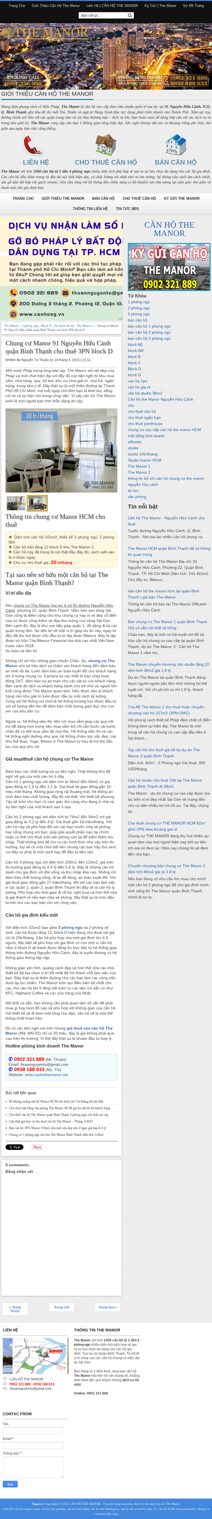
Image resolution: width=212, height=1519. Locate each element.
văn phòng (137, 496)
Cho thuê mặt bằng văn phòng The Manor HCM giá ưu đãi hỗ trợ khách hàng (59, 1108)
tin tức (133, 490)
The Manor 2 (85, 325)
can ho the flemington (105, 1508)
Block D (46, 325)
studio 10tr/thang (142, 454)
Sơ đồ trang (193, 6)
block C (134, 363)
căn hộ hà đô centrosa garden (177, 1508)
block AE (135, 344)
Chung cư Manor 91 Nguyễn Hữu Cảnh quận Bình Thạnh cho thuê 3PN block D (59, 347)
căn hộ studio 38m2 (145, 393)
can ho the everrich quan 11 (139, 1508)
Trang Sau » (108, 1307)
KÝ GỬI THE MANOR (182, 198)
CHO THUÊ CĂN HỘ (106, 162)
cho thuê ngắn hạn (144, 417)
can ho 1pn (137, 381)
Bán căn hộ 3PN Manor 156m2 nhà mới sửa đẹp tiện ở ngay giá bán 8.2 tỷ (57, 1128)
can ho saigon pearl (27, 1508)
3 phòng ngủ (30, 325)
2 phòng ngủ (139, 308)
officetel (134, 442)
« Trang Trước (15, 1309)
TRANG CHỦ (23, 198)
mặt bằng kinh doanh (146, 436)
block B (134, 356)
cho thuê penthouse (145, 423)
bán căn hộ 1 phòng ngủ (149, 326)
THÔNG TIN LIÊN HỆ (90, 209)
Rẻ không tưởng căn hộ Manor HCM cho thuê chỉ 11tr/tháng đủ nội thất (56, 1101)
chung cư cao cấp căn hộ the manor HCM (164, 429)
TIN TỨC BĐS (127, 209)
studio (133, 448)
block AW (136, 350)
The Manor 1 (139, 466)
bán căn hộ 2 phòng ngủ (149, 332)
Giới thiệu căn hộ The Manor (56, 6)
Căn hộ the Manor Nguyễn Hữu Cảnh (160, 399)
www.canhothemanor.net (46, 1074)
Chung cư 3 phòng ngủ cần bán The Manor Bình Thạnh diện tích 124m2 (56, 1135)
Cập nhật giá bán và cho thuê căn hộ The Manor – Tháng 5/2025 (51, 1121)
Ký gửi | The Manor (160, 6)
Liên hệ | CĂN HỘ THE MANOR (112, 6)
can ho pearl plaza (78, 1508)
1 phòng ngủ (139, 302)
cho (131, 405)
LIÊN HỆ (36, 162)
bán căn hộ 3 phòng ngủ (149, 338)
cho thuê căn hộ (64, 325)
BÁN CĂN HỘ (176, 162)
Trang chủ (17, 6)
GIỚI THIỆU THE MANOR (63, 198)
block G (134, 375)
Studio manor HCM (144, 460)
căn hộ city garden (53, 1508)
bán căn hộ (137, 320)
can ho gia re (139, 387)
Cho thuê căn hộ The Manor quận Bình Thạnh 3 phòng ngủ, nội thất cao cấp (58, 1115)
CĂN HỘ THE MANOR (169, 229)
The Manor (11, 325)
